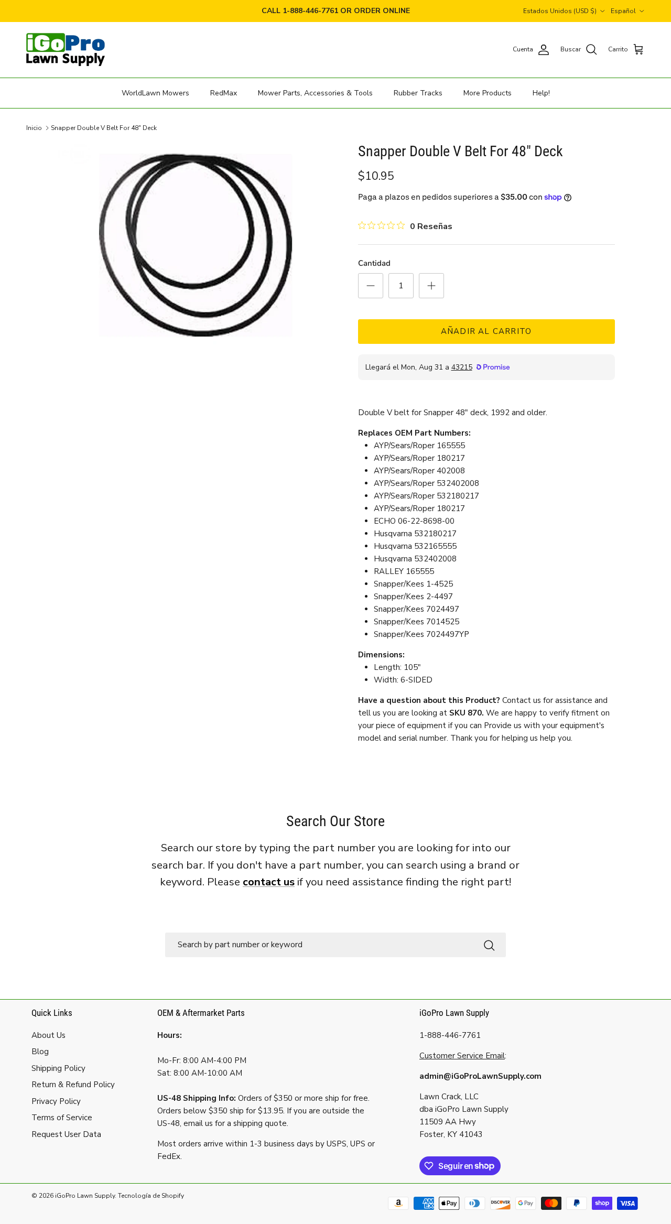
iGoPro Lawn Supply (85, 1195)
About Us (48, 1035)
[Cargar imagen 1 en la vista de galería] (196, 245)
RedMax (223, 93)
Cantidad (374, 263)
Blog (40, 1051)
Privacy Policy (56, 1101)
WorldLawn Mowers (155, 93)
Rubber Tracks (418, 93)
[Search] (489, 944)
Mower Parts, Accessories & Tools (315, 93)
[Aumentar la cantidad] (431, 285)
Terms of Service (61, 1117)
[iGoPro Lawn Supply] (65, 50)
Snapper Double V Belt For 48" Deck (104, 128)
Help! (541, 93)
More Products (487, 93)
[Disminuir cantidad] (370, 285)
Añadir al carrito (486, 331)
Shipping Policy (58, 1068)
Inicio (34, 128)
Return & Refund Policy (73, 1084)
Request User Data (66, 1134)
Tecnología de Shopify (151, 1195)
